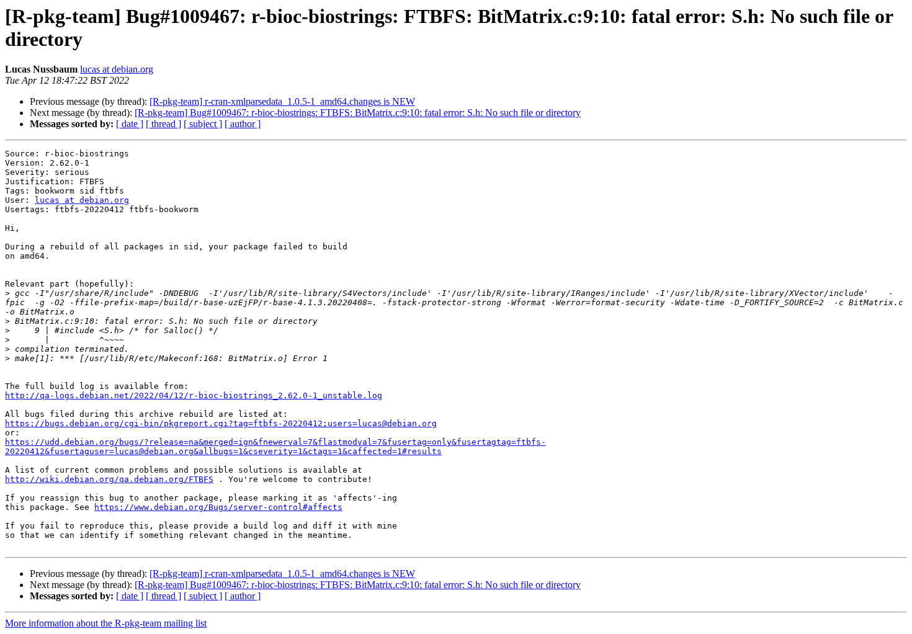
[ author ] (243, 123)
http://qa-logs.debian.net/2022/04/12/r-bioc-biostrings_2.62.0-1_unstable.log (193, 395)
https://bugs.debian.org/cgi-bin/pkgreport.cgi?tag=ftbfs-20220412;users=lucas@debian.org (221, 423)
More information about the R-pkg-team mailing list (106, 623)
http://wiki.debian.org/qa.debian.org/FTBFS (109, 479)
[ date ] (129, 123)
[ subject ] (203, 123)
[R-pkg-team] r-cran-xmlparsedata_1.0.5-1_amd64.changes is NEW (282, 101)
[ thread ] (163, 123)
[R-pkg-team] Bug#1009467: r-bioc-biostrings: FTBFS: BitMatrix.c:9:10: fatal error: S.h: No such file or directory (358, 112)
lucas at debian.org (116, 69)
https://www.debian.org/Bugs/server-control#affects (218, 507)
